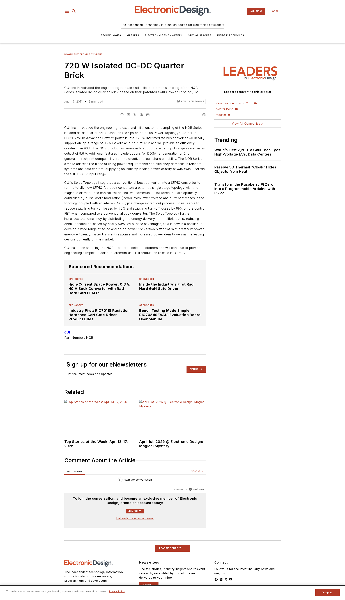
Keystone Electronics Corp (234, 103)
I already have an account (135, 518)
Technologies (111, 35)
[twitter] (135, 115)
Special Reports (199, 35)
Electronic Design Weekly (163, 35)
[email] (148, 115)
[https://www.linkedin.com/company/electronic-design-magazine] (221, 579)
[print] (204, 115)
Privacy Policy (117, 591)
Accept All (327, 592)
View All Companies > (247, 123)
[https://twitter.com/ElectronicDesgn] (226, 579)
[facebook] (122, 115)
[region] (135, 480)
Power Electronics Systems (83, 54)
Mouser (221, 115)
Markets (133, 35)
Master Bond (224, 109)
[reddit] (141, 115)
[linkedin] (128, 115)
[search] (74, 11)
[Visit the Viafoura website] (196, 489)
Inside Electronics (230, 35)
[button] (67, 11)
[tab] (74, 471)
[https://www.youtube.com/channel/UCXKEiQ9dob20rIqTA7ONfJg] (231, 579)
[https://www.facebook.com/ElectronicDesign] (216, 579)
